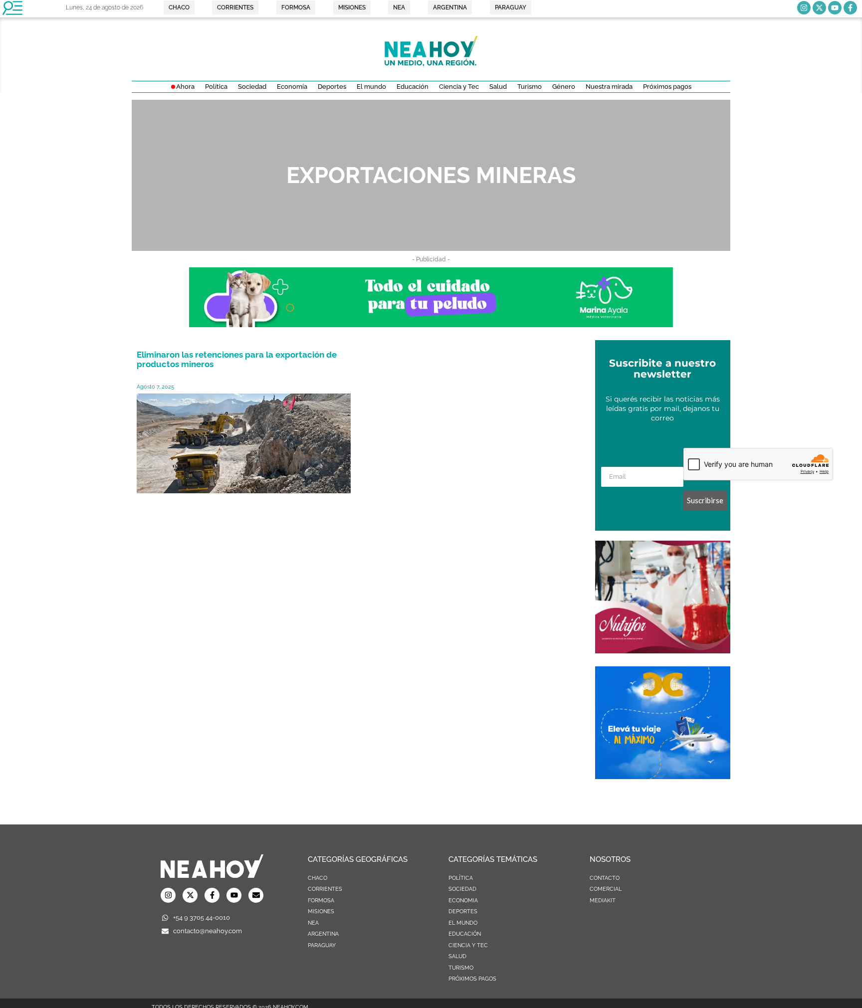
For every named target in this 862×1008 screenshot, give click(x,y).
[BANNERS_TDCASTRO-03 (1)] (662, 776)
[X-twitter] (819, 7)
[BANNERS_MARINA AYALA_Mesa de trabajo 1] (431, 324)
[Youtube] (835, 7)
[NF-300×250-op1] (662, 650)
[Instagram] (804, 7)
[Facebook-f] (850, 7)
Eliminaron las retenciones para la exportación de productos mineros (237, 359)
